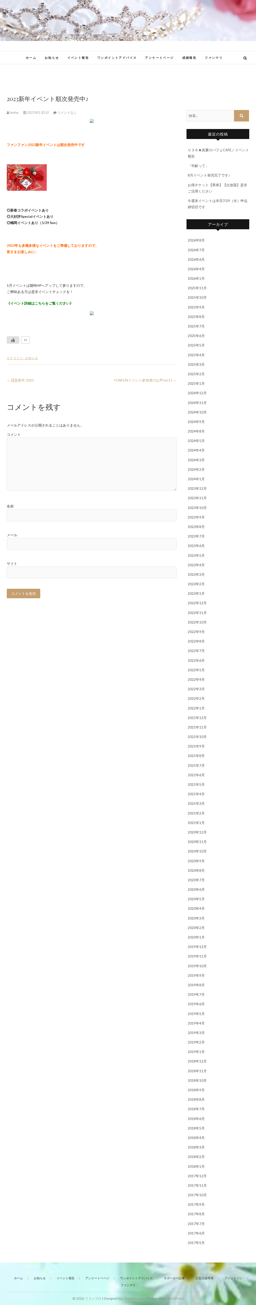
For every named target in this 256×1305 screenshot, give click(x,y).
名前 (10, 506)
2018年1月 (196, 1166)
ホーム (31, 58)
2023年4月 (196, 565)
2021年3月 (196, 803)
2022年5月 (196, 670)
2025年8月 (196, 316)
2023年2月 (196, 584)
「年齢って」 (198, 166)
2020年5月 (196, 899)
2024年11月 (197, 402)
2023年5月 (196, 555)
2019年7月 (196, 994)
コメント (14, 434)
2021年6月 (196, 775)
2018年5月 (196, 1128)
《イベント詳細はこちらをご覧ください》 (40, 303)
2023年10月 (197, 508)
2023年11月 (197, 498)
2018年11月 (197, 1071)
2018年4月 (196, 1138)
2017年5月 (196, 1242)
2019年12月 (197, 946)
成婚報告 (189, 58)
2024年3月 (196, 460)
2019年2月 (196, 1042)
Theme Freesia (134, 1298)
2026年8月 (196, 240)
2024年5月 (196, 440)
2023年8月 (196, 526)
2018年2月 (196, 1156)
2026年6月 (196, 259)
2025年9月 (196, 307)
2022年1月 (196, 708)
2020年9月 (196, 861)
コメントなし (67, 112)
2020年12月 (197, 832)
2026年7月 (196, 250)
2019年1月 (196, 1052)
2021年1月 (196, 822)
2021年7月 (196, 765)
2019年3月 (196, 1032)
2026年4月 (196, 269)
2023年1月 (196, 593)
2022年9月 (196, 632)
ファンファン (233, 1278)
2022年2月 (196, 698)
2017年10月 (197, 1195)
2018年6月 (196, 1118)
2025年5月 (196, 345)
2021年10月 (197, 736)
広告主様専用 (205, 1278)
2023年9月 (196, 517)
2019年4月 (196, 1023)
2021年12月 (197, 718)
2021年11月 (197, 727)
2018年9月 (196, 1090)
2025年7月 (196, 326)
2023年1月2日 (38, 112)
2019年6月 (196, 1004)
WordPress (175, 1298)
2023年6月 (196, 546)
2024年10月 (197, 412)
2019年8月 (196, 985)
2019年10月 (197, 966)
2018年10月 (197, 1080)
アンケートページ (159, 58)
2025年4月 (196, 355)
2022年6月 (196, 660)
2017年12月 (197, 1176)
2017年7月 (196, 1224)
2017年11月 (197, 1185)
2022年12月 (197, 603)
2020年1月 (196, 937)
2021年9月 (196, 746)
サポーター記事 (174, 1278)
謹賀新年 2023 (20, 380)
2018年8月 (196, 1099)
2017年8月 (196, 1214)
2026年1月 (196, 278)
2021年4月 (196, 794)
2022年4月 (196, 679)
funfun (14, 112)
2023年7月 (196, 536)
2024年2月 (196, 469)
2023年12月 (197, 488)
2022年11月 (197, 612)
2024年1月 (196, 479)
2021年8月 (196, 756)
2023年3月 (196, 574)
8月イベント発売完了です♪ (209, 175)
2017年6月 (196, 1233)
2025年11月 (197, 288)
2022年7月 (196, 650)
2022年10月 (197, 622)
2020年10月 (197, 851)
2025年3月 (196, 364)
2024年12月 (197, 393)
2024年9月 (196, 422)
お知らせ (52, 58)
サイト (12, 563)
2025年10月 (197, 297)
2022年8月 (196, 641)
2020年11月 (197, 842)
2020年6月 (196, 889)
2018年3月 (196, 1147)
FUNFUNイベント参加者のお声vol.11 (145, 380)
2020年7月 (196, 880)
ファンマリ (214, 58)
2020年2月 (196, 928)
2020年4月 (196, 908)
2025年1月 (196, 383)
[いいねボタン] (13, 340)
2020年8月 (196, 870)
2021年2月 (196, 813)
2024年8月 (196, 431)
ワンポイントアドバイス (117, 58)
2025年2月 (196, 374)
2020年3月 (196, 918)
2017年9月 (196, 1204)
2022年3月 (196, 689)
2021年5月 (196, 784)
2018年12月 (197, 1061)
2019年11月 (197, 956)
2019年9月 (196, 975)
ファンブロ (93, 1298)
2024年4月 (196, 450)
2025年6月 (196, 336)
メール (12, 535)
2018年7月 (196, 1109)
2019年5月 (196, 1014)
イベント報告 (78, 58)
